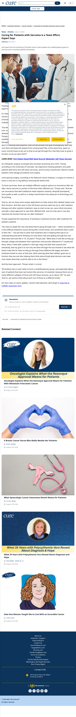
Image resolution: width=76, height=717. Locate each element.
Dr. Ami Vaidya (11, 501)
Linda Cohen (10, 618)
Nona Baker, (10, 561)
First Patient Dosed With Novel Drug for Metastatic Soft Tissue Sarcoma (42, 159)
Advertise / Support (38, 638)
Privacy (38, 657)
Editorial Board (38, 640)
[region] (38, 123)
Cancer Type (36, 9)
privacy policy (41, 311)
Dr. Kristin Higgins (12, 387)
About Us (38, 636)
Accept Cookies (58, 139)
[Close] (65, 104)
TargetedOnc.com (38, 648)
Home (4, 26)
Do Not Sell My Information (38, 659)
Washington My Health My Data (38, 662)
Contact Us (38, 643)
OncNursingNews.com (38, 652)
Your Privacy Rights (38, 664)
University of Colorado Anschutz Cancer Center (26, 319)
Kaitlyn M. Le (19, 561)
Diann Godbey (11, 444)
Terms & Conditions (38, 655)
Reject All (43, 139)
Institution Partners (13, 26)
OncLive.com (38, 650)
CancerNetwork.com (38, 645)
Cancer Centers (27, 26)
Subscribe (64, 307)
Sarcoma (5, 319)
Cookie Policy (19, 134)
